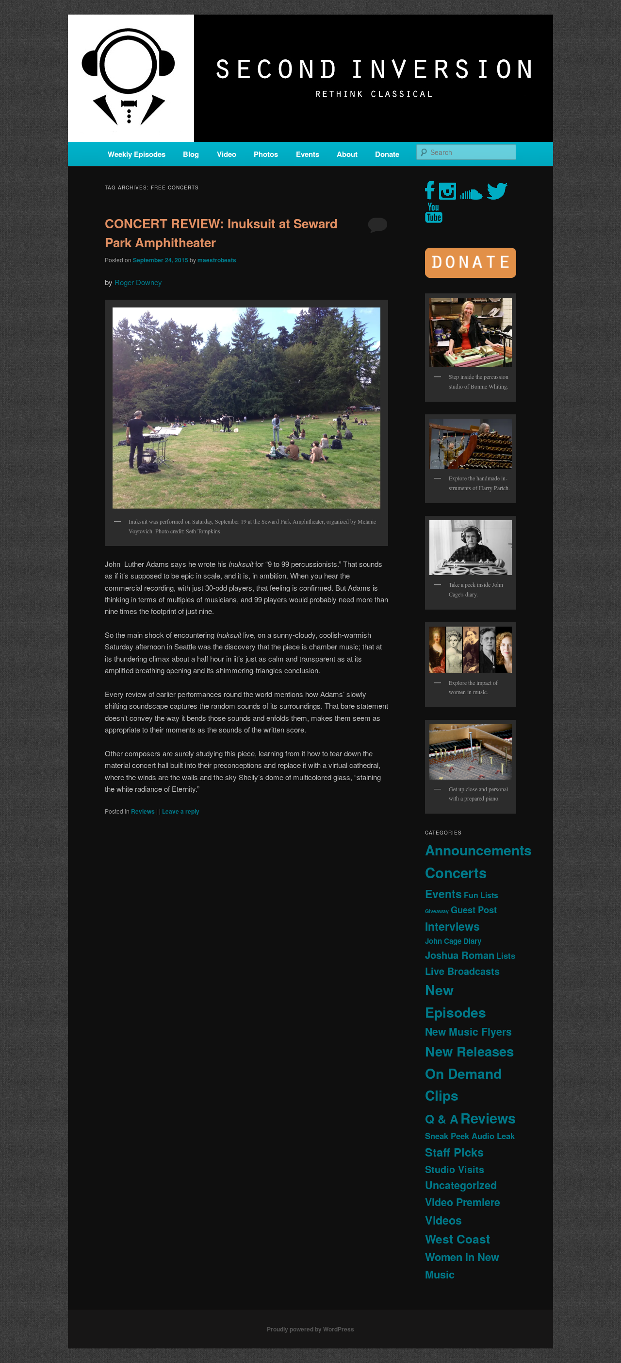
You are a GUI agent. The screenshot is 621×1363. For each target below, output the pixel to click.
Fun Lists (481, 895)
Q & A (441, 1118)
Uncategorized (461, 1185)
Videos (443, 1220)
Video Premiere (462, 1202)
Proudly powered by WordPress (310, 1329)
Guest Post (474, 909)
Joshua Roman (459, 955)
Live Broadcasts (462, 971)
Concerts (456, 872)
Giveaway (437, 911)
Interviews (452, 926)
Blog (191, 154)
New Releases (469, 1050)
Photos (266, 154)
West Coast (457, 1238)
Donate (387, 154)
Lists (505, 955)
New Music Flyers (468, 1031)
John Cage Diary (453, 941)
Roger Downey (138, 282)
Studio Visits (454, 1169)
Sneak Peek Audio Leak (470, 1136)
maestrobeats (216, 260)
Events (307, 154)
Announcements (478, 850)
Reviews (143, 811)
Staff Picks (454, 1152)
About (347, 154)
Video (226, 154)
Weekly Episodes (136, 154)
